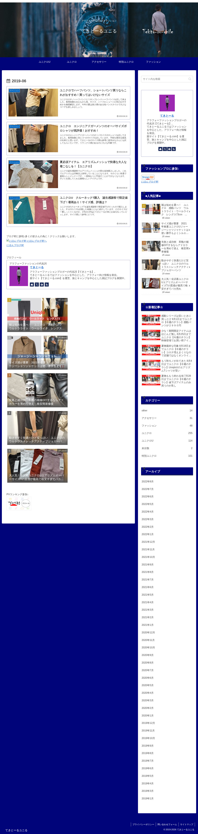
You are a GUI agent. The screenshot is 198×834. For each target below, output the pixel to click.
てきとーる (37, 267)
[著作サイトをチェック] (32, 284)
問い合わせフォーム (167, 824)
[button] (190, 79)
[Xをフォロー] (37, 284)
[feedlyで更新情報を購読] (42, 284)
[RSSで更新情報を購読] (47, 284)
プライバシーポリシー (143, 824)
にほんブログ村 (15, 245)
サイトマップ (186, 824)
